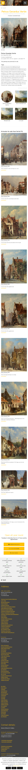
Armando (3, 689)
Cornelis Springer (5, 628)
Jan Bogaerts (4, 692)
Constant (3, 697)
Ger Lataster (4, 706)
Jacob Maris (3, 616)
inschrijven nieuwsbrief (6, 740)
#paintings (16, 67)
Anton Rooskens (5, 715)
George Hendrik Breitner (6, 647)
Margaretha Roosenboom (7, 625)
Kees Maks (3, 663)
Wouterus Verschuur (6, 631)
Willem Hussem (4, 704)
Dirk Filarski (3, 650)
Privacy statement (5, 748)
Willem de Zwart (5, 680)
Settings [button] (8, 768)
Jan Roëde (3, 713)
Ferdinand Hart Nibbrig (6, 653)
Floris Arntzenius (5, 645)
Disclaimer (3, 751)
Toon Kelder (4, 659)
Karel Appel (3, 688)
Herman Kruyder (4, 660)
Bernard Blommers (5, 602)
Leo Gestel (3, 651)
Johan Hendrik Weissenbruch (7, 632)
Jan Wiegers (4, 716)
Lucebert (3, 707)
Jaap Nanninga (4, 710)
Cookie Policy (4, 749)
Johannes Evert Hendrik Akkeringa (9, 599)
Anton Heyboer (4, 703)
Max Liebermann (5, 662)
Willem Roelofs (4, 623)
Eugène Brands (4, 694)
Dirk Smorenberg (5, 671)
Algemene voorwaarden (6, 746)
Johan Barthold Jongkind (6, 608)
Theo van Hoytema (5, 656)
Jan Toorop (3, 674)
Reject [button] (14, 768)
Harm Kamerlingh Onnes (6, 668)
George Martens (4, 665)
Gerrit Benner (4, 691)
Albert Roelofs (4, 622)
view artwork (3, 170)
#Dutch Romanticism (6, 69)
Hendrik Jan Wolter (5, 678)
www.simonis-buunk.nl (6, 735)
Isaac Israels (4, 657)
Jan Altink (3, 686)
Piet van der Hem (5, 654)
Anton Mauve (4, 617)
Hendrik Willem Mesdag (6, 619)
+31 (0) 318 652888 (14, 548)
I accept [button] (20, 768)
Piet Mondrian (4, 666)
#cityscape (22, 69)
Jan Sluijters (4, 669)
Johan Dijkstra (4, 700)
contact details (14, 553)
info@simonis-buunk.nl (6, 736)
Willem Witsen (4, 677)
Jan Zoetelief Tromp (5, 629)
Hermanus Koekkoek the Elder (8, 611)
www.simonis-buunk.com (6, 757)
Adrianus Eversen (5, 605)
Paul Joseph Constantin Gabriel (8, 606)
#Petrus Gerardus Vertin (7, 67)
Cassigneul (3, 695)
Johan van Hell (4, 701)
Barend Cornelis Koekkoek (7, 609)
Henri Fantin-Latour (5, 648)
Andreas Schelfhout (5, 626)
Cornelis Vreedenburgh (6, 675)
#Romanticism (16, 69)
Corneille (3, 698)
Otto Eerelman (4, 603)
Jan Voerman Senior (5, 672)
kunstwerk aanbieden (6, 742)
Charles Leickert (4, 620)
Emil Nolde (3, 712)
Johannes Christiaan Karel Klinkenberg (10, 614)
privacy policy (16, 765)
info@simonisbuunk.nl (14, 544)
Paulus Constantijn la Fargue (7, 613)
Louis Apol (3, 600)
